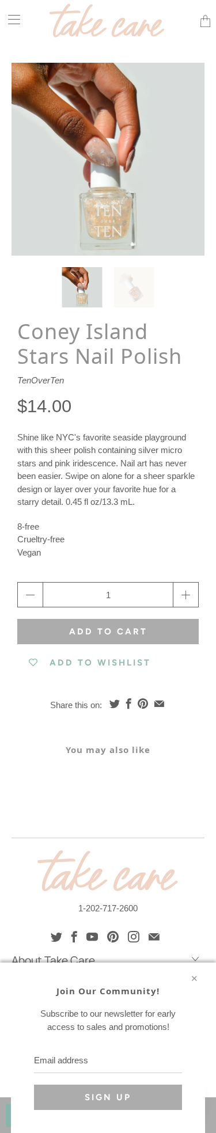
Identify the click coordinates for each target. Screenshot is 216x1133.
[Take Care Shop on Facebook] (74, 936)
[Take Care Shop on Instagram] (133, 936)
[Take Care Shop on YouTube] (92, 936)
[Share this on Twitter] (115, 703)
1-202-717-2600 (108, 908)
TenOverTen (40, 380)
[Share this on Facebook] (128, 703)
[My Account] (10, 19)
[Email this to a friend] (159, 703)
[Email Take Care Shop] (154, 936)
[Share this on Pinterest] (143, 703)
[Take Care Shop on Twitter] (56, 936)
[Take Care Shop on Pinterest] (113, 936)
